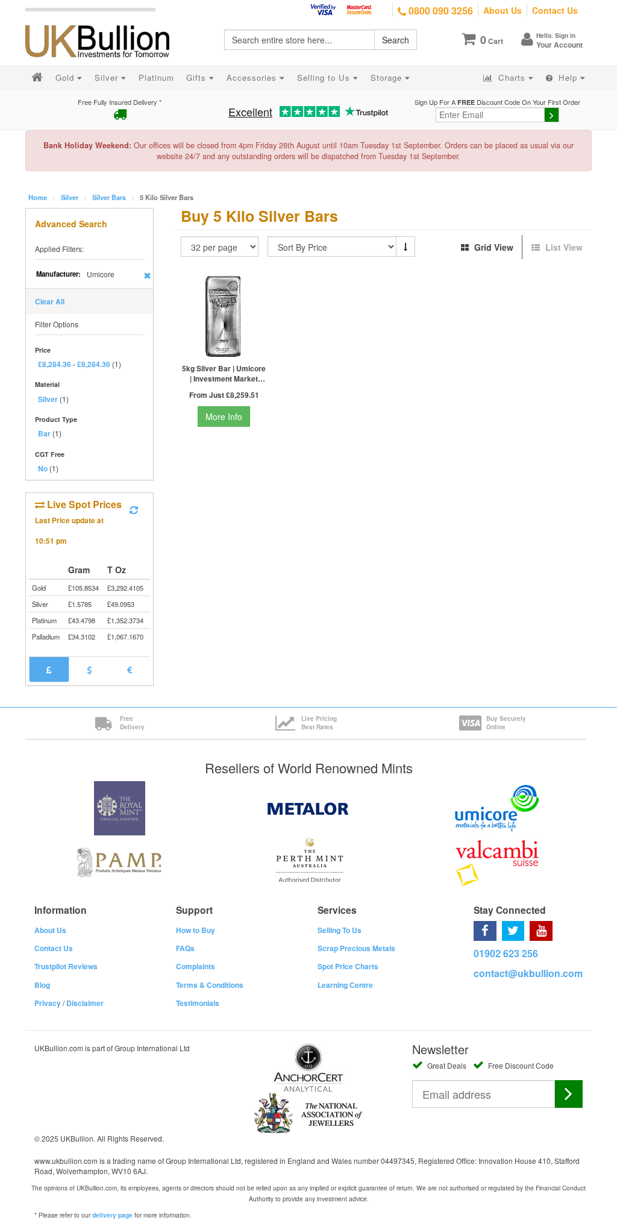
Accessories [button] (253, 77)
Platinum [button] (156, 77)
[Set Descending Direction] (405, 246)
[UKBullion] (105, 21)
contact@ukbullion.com (528, 973)
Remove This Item (147, 275)
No (43, 468)
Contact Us (555, 10)
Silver (69, 197)
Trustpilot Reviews (66, 966)
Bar (44, 433)
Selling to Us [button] (325, 77)
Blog (42, 984)
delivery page (112, 1215)
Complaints (195, 966)
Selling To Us (340, 930)
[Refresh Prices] (134, 510)
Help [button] (568, 77)
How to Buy (195, 930)
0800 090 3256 (439, 10)
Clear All (49, 301)
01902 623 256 (506, 953)
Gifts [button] (197, 77)
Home (37, 197)
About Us (502, 10)
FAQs (185, 948)
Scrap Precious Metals (356, 948)
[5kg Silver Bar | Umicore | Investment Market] (224, 316)
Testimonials (197, 1003)
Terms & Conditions (209, 984)
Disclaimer (85, 1003)
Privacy (47, 1003)
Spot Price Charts (348, 966)
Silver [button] (108, 77)
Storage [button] (388, 77)
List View (563, 247)
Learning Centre (345, 984)
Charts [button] (511, 77)
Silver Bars (109, 197)
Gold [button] (66, 77)
